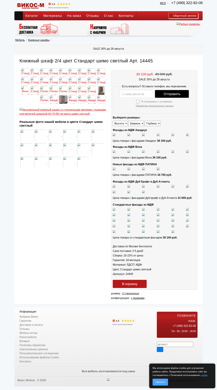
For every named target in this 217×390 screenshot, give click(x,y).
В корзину (129, 284)
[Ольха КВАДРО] (114, 225)
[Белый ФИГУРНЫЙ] (173, 231)
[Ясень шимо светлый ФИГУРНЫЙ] (143, 209)
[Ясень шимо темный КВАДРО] (158, 209)
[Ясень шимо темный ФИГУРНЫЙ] (187, 209)
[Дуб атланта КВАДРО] (128, 191)
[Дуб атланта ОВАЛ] (143, 191)
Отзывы (92, 15)
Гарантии (25, 320)
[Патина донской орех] (158, 168)
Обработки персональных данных (155, 105)
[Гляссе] (143, 134)
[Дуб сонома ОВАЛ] (173, 214)
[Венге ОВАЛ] (143, 231)
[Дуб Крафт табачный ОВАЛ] (128, 186)
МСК (163, 3)
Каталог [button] (31, 15)
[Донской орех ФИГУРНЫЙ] (187, 220)
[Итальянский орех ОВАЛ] (143, 220)
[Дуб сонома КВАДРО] (158, 214)
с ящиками (137, 298)
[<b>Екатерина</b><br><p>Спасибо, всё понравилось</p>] (26, 148)
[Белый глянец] (114, 134)
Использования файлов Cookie (39, 357)
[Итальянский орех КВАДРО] (128, 220)
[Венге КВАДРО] (128, 231)
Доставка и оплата (31, 324)
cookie (204, 375)
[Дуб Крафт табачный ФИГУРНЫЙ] (114, 186)
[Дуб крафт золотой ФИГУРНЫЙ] (187, 186)
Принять (160, 382)
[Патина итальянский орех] (143, 168)
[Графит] (158, 134)
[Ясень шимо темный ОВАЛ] (173, 209)
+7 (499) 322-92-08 (187, 3)
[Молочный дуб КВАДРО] (173, 225)
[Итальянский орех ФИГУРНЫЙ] (114, 220)
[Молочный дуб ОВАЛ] (187, 225)
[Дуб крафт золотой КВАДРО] (173, 186)
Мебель (20, 40)
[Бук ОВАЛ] (143, 214)
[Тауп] (187, 134)
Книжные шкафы (39, 40)
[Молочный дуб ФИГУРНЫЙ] (158, 225)
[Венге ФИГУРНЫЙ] (114, 231)
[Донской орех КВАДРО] (158, 220)
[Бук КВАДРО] (128, 214)
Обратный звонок (184, 15)
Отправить (172, 94)
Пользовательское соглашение (39, 353)
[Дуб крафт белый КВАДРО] (143, 186)
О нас (108, 15)
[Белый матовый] (128, 134)
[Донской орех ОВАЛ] (173, 220)
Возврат (24, 341)
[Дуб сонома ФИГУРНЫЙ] (187, 214)
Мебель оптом (28, 333)
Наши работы (28, 337)
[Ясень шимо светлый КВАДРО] (114, 209)
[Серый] (173, 134)
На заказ (74, 15)
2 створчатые (130, 293)
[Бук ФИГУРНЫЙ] (114, 214)
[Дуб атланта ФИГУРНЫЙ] (114, 191)
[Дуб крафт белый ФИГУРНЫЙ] (158, 186)
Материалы (52, 15)
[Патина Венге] (128, 168)
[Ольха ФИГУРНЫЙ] (143, 225)
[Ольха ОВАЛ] (128, 225)
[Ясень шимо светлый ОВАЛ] (128, 209)
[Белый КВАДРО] (158, 231)
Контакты (126, 15)
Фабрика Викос (28, 316)
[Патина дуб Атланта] (114, 168)
